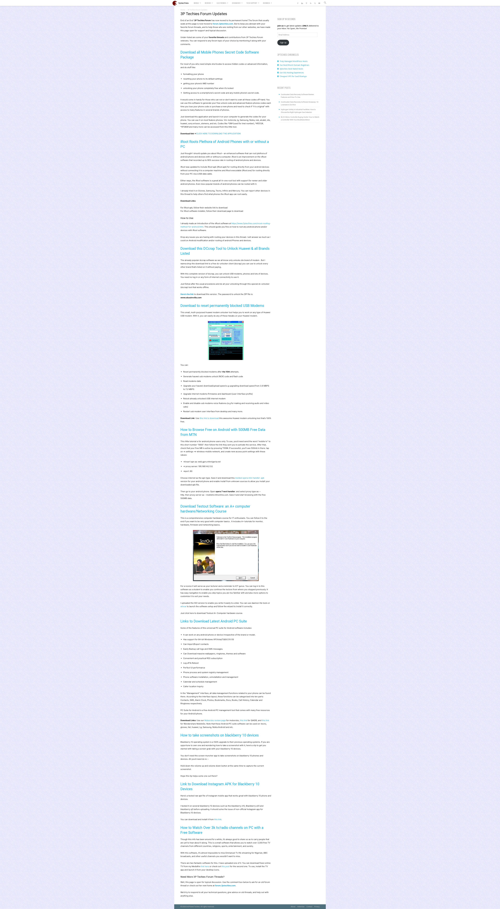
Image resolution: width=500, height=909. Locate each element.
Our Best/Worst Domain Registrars (294, 65)
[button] (325, 3)
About (293, 906)
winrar (183, 606)
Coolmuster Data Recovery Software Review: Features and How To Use (297, 95)
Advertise (300, 906)
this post (225, 866)
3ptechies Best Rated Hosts (291, 69)
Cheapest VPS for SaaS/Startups (293, 76)
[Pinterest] (306, 3)
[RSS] (311, 3)
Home (182, 10)
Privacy (317, 906)
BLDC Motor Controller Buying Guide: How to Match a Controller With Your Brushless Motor (300, 118)
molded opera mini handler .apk (249, 478)
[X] (315, 3)
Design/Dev (236, 3)
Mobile (196, 3)
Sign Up (283, 42)
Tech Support (251, 3)
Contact (309, 906)
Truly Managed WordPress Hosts (294, 61)
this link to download (209, 418)
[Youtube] (319, 3)
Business (266, 3)
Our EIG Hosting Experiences (292, 72)
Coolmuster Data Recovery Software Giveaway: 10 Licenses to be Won (299, 103)
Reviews (208, 3)
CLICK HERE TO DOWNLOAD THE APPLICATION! (218, 133)
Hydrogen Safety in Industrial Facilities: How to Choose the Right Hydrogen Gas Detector (298, 111)
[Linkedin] (302, 3)
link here (205, 866)
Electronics (221, 3)
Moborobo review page (215, 720)
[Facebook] (298, 3)
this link (243, 720)
